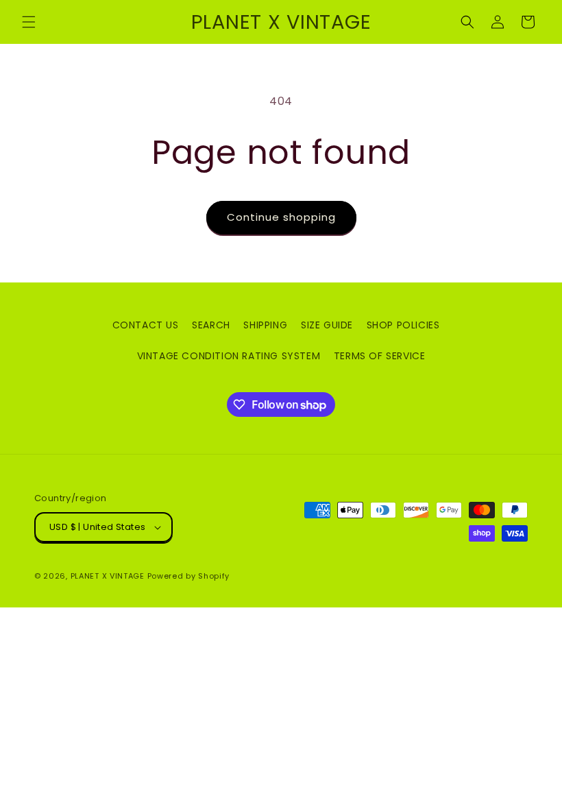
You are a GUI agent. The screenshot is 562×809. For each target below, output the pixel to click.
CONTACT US (145, 325)
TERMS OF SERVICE (380, 356)
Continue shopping (281, 217)
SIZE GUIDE (327, 325)
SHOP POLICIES (403, 325)
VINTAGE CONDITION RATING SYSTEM (229, 356)
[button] (29, 22)
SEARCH (211, 325)
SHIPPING (265, 325)
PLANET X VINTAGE (108, 575)
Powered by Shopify (188, 575)
